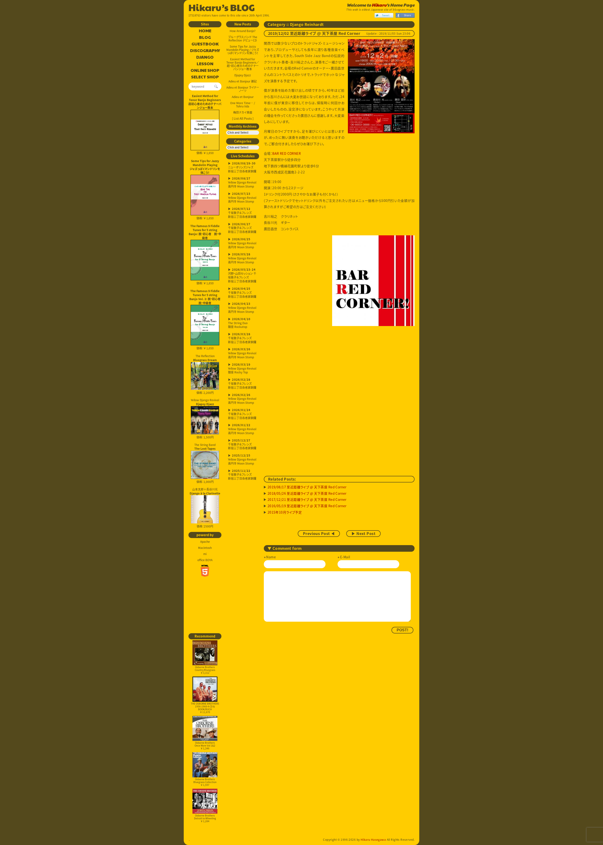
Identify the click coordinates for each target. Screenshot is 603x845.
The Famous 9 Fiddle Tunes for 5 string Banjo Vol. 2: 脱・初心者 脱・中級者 (205, 297)
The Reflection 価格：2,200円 (205, 374)
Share (407, 15)
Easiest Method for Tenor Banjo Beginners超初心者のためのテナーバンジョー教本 (204, 101)
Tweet (385, 15)
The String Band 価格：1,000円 (205, 463)
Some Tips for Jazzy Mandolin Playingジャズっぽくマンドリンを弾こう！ (205, 166)
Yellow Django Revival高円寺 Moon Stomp (242, 182)
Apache (205, 541)
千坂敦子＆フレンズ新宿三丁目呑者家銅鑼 (242, 213)
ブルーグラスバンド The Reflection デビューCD (242, 38)
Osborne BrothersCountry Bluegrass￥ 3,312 (205, 669)
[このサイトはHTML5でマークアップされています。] (205, 571)
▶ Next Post (363, 533)
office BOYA (204, 560)
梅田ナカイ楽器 (242, 112)
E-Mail (345, 557)
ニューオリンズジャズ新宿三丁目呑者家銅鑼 (242, 167)
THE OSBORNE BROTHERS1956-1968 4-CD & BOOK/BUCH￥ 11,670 (205, 708)
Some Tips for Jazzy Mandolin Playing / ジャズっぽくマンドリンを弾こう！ (242, 49)
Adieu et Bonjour (243, 97)
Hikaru (379, 5)
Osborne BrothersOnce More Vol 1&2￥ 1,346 (205, 745)
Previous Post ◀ (319, 533)
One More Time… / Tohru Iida (242, 104)
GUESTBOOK (205, 44)
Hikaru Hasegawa (373, 839)
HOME (205, 30)
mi (205, 554)
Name (271, 557)
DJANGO (205, 57)
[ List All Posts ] (242, 118)
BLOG (205, 37)
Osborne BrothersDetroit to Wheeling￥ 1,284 (205, 818)
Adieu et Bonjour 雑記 (242, 81)
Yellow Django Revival (205, 401)
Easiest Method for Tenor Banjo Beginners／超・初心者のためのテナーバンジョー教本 (242, 64)
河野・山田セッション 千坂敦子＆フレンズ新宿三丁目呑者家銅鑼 (242, 275)
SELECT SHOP (205, 77)
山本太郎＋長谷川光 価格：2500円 (205, 507)
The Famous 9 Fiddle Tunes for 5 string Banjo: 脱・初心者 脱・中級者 (205, 232)
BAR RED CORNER (286, 153)
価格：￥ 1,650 (205, 153)
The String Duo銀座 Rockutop (239, 323)
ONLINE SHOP (205, 70)
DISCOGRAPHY (205, 50)
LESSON (205, 63)
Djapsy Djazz (242, 75)
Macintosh (205, 548)
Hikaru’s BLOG (221, 7)
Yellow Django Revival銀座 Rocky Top (242, 369)
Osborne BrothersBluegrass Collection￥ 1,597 (204, 782)
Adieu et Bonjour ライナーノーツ (242, 89)
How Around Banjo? (243, 31)
